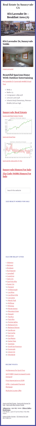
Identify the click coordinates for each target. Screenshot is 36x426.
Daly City (10, 279)
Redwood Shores (13, 328)
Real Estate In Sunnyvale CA (18, 6)
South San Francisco (15, 346)
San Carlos (11, 333)
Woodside (11, 355)
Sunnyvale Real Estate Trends (13, 116)
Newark (11, 314)
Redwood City (13, 325)
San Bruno (11, 330)
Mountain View (13, 311)
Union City (11, 352)
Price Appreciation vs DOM (15, 380)
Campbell (10, 273)
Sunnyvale (11, 349)
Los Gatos (11, 298)
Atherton (10, 263)
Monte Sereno (13, 309)
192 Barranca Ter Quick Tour (15, 370)
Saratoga (11, 344)
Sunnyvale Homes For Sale (17, 169)
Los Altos (11, 292)
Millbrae (11, 303)
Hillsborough (13, 290)
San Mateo (11, 338)
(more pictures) (8, 69)
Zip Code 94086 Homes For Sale (17, 175)
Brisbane (10, 268)
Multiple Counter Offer (14, 391)
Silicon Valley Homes (9, 416)
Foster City (10, 284)
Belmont (10, 265)
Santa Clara (12, 341)
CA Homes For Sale (22, 416)
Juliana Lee (6, 408)
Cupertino (10, 276)
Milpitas (11, 306)
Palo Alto (11, 319)
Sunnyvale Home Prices (9, 137)
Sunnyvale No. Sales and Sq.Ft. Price (12, 161)
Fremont (11, 287)
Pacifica (11, 317)
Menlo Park (12, 300)
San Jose (11, 336)
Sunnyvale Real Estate (15, 112)
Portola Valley (13, 322)
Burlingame (11, 271)
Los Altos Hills (13, 295)
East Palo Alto (12, 282)
